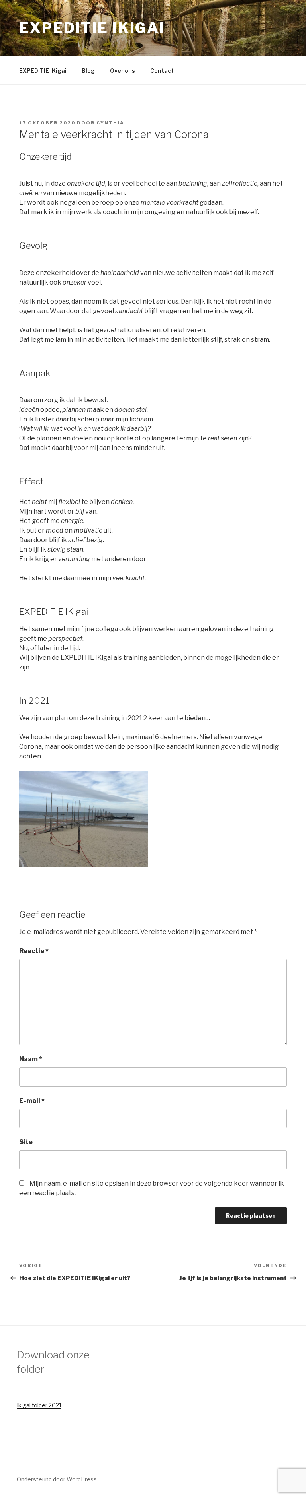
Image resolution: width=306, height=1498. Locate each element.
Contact (162, 70)
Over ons (122, 70)
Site (26, 1142)
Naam (30, 1059)
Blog (88, 70)
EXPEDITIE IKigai (92, 28)
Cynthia (110, 123)
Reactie (34, 951)
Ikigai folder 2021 (39, 1405)
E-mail (32, 1101)
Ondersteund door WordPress (57, 1479)
